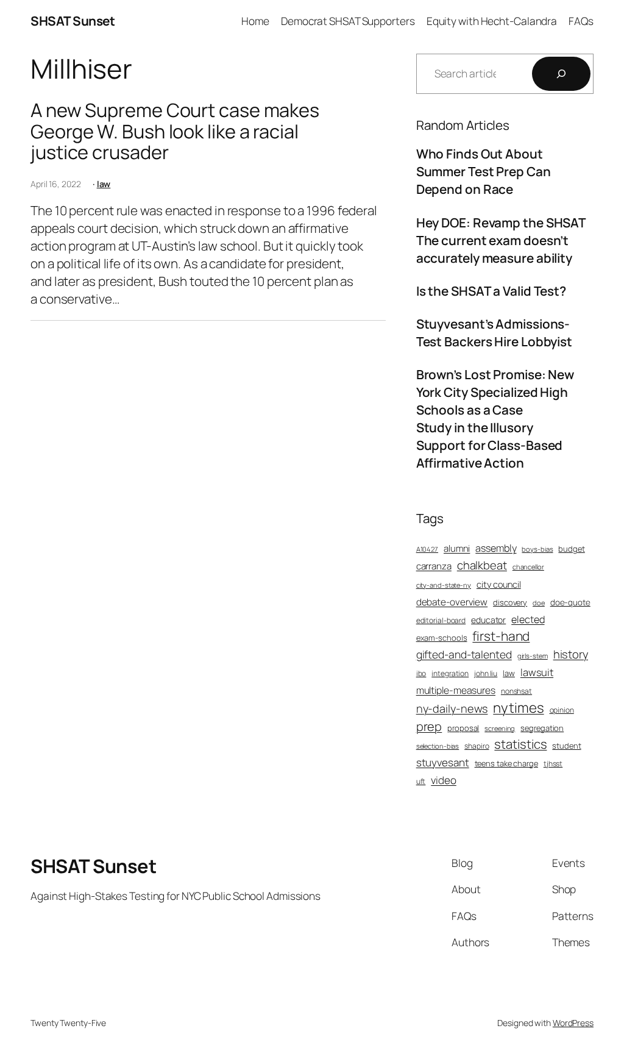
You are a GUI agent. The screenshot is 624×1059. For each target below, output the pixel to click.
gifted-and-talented (464, 654)
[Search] (561, 74)
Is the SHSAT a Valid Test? (491, 290)
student (566, 745)
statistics (520, 743)
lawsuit (536, 672)
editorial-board (441, 621)
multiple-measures (455, 690)
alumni (457, 548)
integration (450, 674)
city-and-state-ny (443, 585)
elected (527, 619)
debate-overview (452, 602)
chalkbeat (482, 565)
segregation (542, 727)
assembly (495, 548)
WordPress (573, 1023)
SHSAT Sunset (72, 20)
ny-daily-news (452, 708)
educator (488, 620)
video (443, 780)
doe (539, 602)
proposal (463, 727)
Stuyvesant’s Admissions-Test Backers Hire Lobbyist (494, 332)
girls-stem (532, 655)
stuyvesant (442, 762)
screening (499, 728)
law (104, 184)
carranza (434, 566)
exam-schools (441, 637)
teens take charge (506, 763)
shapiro (476, 746)
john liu (485, 674)
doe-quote (570, 602)
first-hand (501, 635)
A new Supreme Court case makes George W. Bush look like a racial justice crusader (174, 131)
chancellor (528, 566)
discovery (510, 602)
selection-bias (437, 746)
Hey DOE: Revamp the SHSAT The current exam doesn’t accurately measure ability (501, 240)
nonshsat (516, 691)
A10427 (427, 549)
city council (499, 584)
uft (421, 781)
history (570, 654)
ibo (421, 674)
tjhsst (553, 764)
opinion (562, 710)
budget (571, 548)
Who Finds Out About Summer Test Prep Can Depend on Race (483, 171)
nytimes (518, 707)
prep (429, 726)
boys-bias (537, 549)
